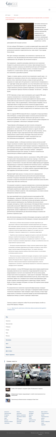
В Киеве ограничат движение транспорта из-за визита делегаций (21, 380)
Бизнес (18, 411)
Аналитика (19, 413)
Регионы (8, 335)
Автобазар (47, 432)
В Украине (8, 326)
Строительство (32, 419)
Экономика (16, 15)
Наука (42, 423)
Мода (30, 416)
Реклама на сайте (35, 432)
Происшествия (9, 323)
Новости (40, 434)
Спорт (30, 418)
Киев (7, 332)
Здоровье (43, 424)
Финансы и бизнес (8, 421)
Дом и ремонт (44, 411)
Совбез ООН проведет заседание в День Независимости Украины (27, 388)
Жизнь (42, 419)
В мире (7, 329)
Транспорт (19, 421)
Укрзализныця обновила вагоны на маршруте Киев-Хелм (24, 399)
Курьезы (31, 415)
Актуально (8, 320)
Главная (8, 15)
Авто (18, 418)
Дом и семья (32, 421)
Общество (31, 411)
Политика (19, 423)
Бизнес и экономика (21, 415)
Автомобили (19, 419)
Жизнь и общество (45, 421)
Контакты (42, 432)
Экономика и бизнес (21, 416)
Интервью (31, 413)
